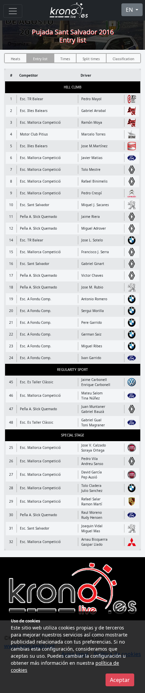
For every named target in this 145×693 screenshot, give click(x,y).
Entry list (40, 58)
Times (65, 58)
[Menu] (12, 11)
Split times (91, 58)
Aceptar (120, 680)
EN (130, 9)
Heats (15, 58)
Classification (123, 58)
